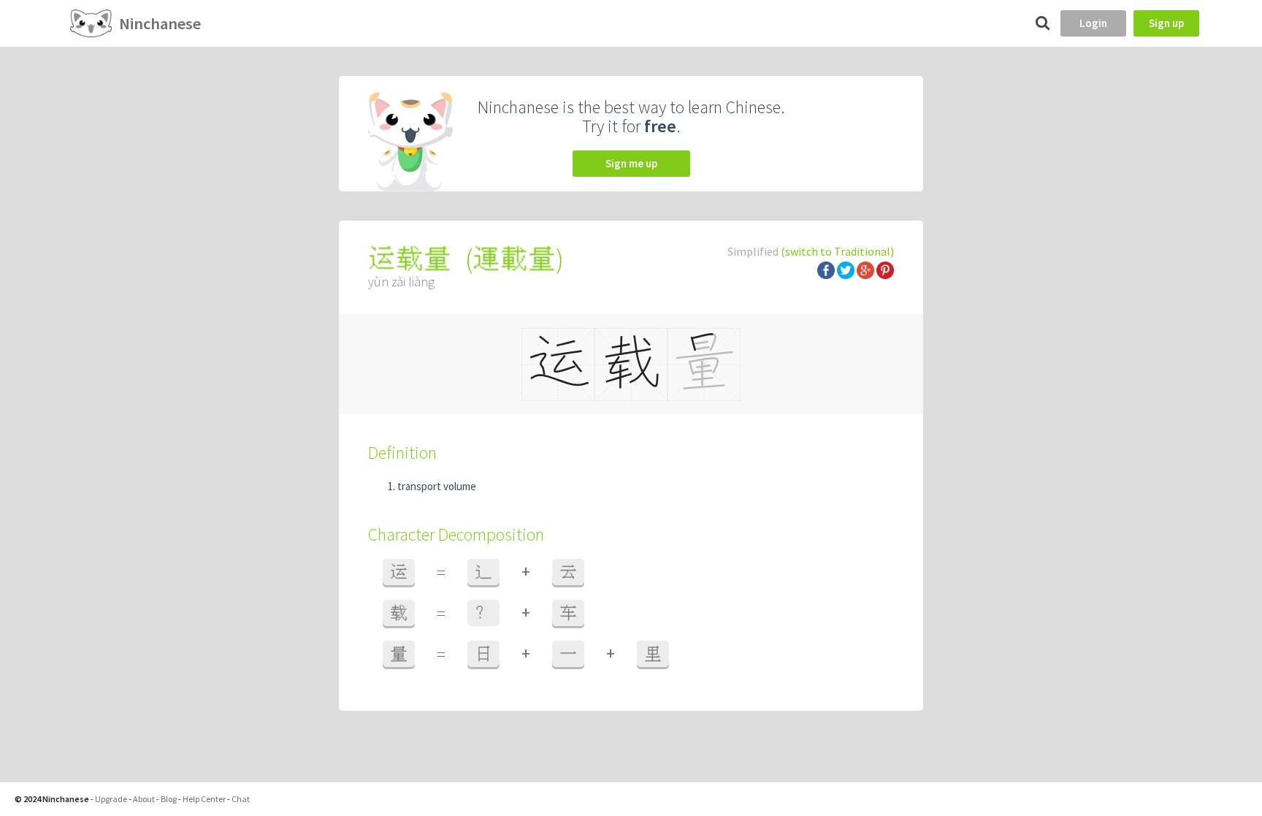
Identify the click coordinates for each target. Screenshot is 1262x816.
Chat (241, 798)
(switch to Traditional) (837, 251)
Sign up (1166, 23)
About (144, 798)
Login (1093, 23)
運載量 (514, 259)
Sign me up (631, 163)
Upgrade (111, 798)
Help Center (204, 798)
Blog (169, 798)
